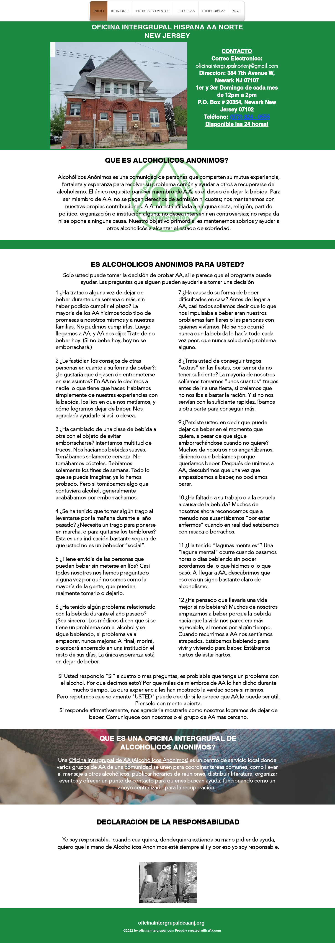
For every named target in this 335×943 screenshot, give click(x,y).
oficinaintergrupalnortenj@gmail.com (237, 65)
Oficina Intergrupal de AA (100, 760)
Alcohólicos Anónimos (160, 760)
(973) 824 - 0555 (250, 116)
